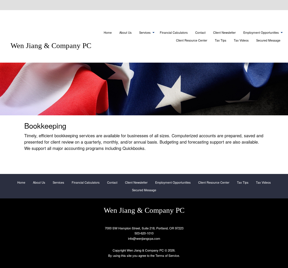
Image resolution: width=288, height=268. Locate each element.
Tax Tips (220, 40)
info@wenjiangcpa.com (144, 238)
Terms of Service (167, 255)
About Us (125, 32)
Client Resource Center (191, 40)
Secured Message (268, 40)
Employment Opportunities (261, 32)
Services (145, 32)
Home (108, 32)
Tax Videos (241, 40)
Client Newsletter (224, 32)
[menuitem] (107, 32)
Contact (200, 32)
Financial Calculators (174, 32)
